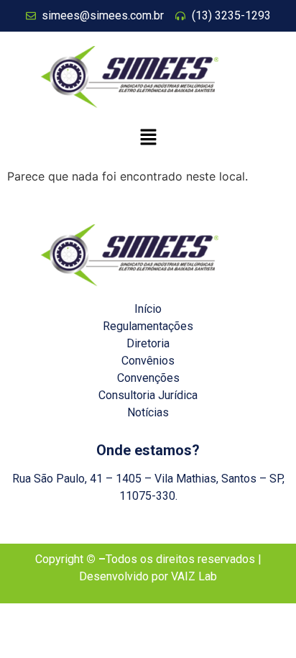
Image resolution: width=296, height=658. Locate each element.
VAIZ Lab (194, 576)
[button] (148, 137)
